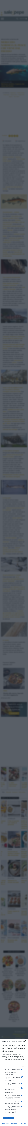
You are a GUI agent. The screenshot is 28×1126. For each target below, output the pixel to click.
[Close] (25, 1041)
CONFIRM (8, 1118)
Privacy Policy (22, 1123)
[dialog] (14, 1082)
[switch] (22, 1069)
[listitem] (14, 1067)
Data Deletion (5, 1123)
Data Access (14, 1123)
